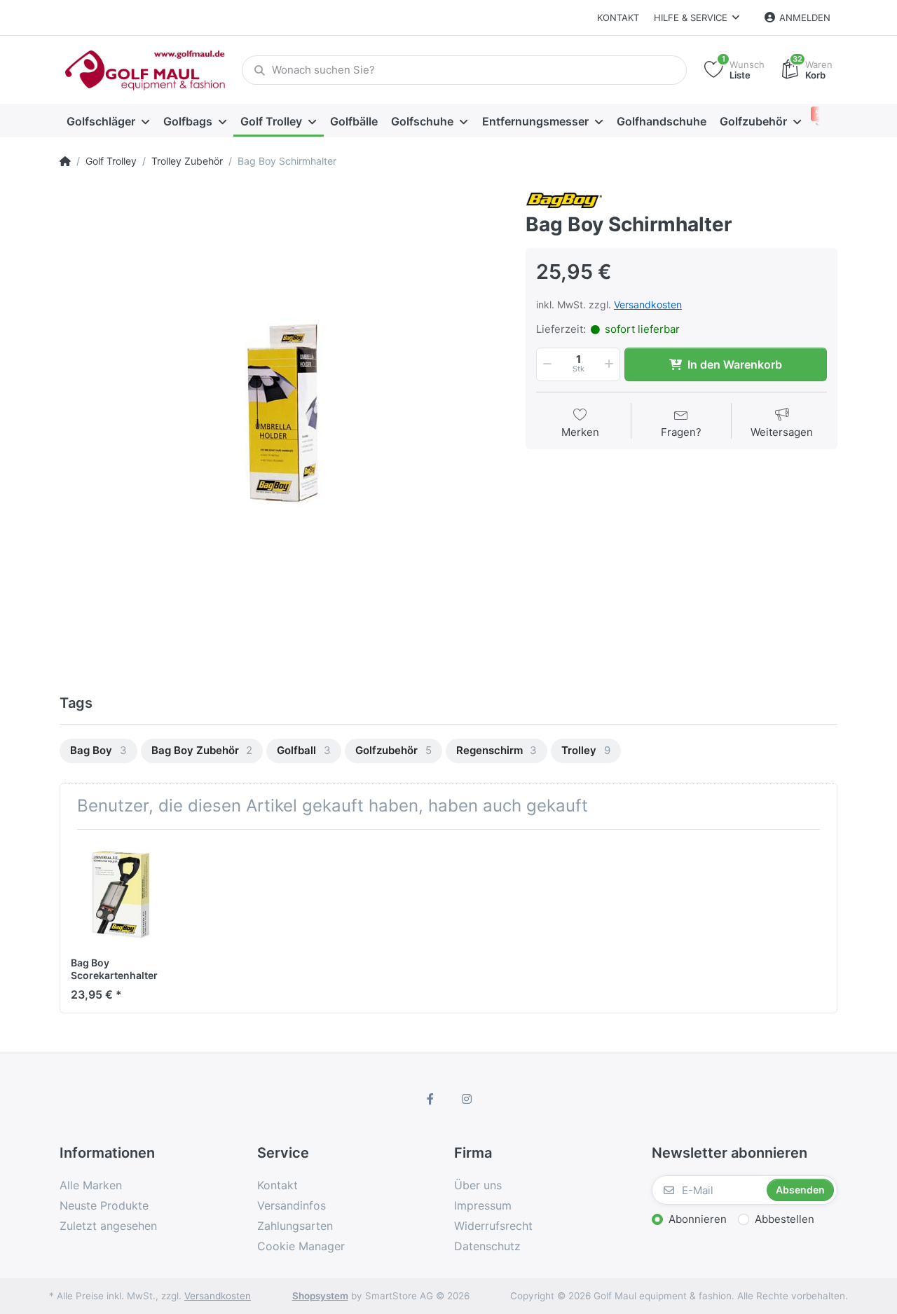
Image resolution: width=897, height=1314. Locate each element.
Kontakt (618, 17)
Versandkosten (648, 304)
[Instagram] (466, 1098)
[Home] (65, 161)
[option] (282, 411)
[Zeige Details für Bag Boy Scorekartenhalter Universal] (124, 893)
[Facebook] (430, 1098)
